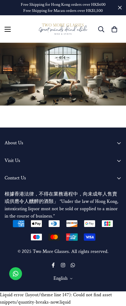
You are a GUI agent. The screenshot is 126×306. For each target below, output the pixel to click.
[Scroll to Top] (115, 274)
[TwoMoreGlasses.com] (63, 29)
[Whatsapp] (73, 265)
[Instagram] (63, 265)
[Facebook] (53, 265)
